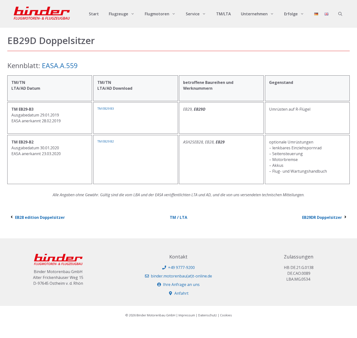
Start (94, 14)
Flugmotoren (157, 14)
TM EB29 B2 (105, 141)
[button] (340, 14)
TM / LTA (178, 217)
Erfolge (291, 14)
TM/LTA (223, 14)
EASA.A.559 (60, 65)
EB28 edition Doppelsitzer (40, 217)
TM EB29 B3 (105, 108)
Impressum (186, 315)
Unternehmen (254, 14)
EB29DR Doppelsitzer (322, 217)
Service (193, 14)
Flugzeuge (118, 14)
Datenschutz (207, 315)
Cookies (226, 315)
